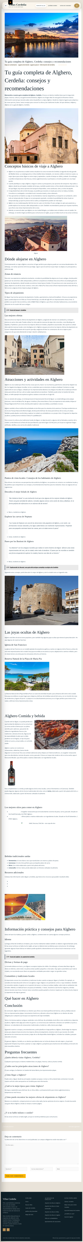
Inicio (26, 1201)
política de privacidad (31, 1211)
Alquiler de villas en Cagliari (52, 1215)
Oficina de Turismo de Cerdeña (18, 881)
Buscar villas (41, 5)
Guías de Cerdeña (30, 1208)
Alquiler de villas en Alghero (52, 1203)
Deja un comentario (11, 65)
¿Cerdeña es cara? (69, 1214)
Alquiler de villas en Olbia (52, 1212)
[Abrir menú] (76, 6)
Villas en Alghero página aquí (51, 1104)
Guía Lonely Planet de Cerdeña (18, 884)
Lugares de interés (23, 65)
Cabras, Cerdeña (68, 1201)
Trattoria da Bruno (15, 812)
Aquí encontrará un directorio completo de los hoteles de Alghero (26, 1108)
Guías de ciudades (65, 5)
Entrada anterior (8, 1127)
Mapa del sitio (29, 1214)
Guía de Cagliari (68, 1217)
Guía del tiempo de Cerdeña (72, 1210)
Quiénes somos (52, 5)
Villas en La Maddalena (51, 1218)
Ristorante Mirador (15, 816)
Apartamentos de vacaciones (53, 1221)
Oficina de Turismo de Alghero (18, 886)
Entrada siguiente (75, 1127)
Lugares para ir (34, 65)
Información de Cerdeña (47, 65)
